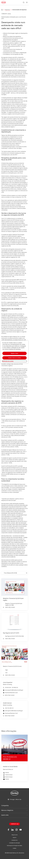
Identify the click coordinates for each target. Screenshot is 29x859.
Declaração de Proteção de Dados (14, 845)
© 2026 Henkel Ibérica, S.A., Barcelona (14, 852)
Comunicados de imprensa (19, 9)
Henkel (7, 772)
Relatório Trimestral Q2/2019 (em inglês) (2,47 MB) (13, 604)
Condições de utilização (14, 842)
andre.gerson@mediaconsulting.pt (14, 710)
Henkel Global (8, 774)
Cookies (14, 848)
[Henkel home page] (2, 10)
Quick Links (5, 815)
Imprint (14, 837)
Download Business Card (11, 692)
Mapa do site (14, 834)
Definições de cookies (7, 361)
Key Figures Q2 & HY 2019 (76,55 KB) (14, 636)
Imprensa (7, 9)
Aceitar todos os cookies (14, 358)
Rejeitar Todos (14, 353)
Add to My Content (10, 607)
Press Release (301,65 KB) (10, 573)
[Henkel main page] (3, 2)
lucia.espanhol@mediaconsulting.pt (14, 690)
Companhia (5, 805)
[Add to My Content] (26, 573)
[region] (14, 352)
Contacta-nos (14, 840)
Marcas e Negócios (7, 810)
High (6, 670)
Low (6, 672)
